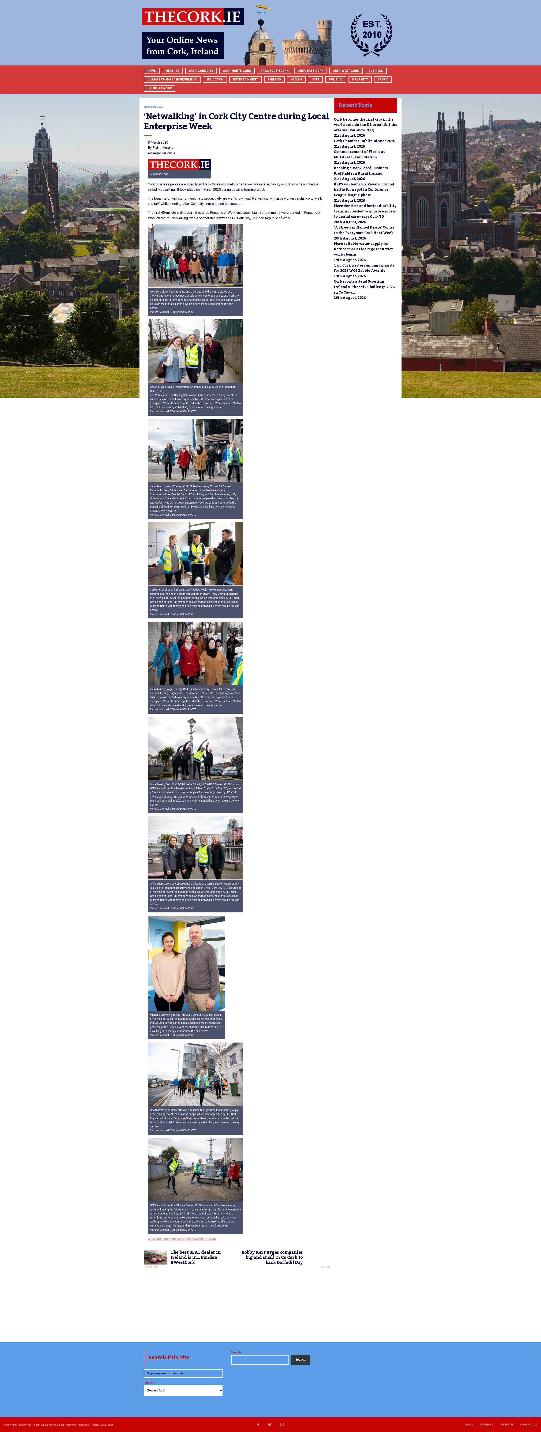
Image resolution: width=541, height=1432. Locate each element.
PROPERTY (360, 79)
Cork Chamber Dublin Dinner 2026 (364, 141)
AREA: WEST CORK (346, 70)
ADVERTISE (506, 1425)
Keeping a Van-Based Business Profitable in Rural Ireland (361, 171)
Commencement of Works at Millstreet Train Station (359, 154)
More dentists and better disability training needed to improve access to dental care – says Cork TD (365, 211)
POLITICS (336, 79)
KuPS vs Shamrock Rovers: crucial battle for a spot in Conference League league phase (364, 190)
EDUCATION (214, 79)
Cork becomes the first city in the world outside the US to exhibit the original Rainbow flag (365, 125)
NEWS (212, 1239)
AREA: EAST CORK (310, 70)
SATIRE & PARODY (160, 88)
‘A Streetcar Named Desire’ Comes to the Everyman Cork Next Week (364, 230)
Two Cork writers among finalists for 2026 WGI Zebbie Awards (364, 268)
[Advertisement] (237, 1303)
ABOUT (468, 1425)
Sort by (149, 1383)
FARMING (274, 79)
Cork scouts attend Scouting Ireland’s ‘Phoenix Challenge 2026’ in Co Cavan (364, 287)
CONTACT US (528, 1425)
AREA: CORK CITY (201, 70)
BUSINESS (376, 70)
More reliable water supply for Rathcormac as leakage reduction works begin (364, 249)
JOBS (315, 79)
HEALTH (296, 79)
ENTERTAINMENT (245, 79)
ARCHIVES (486, 1425)
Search (236, 1353)
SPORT (383, 79)
